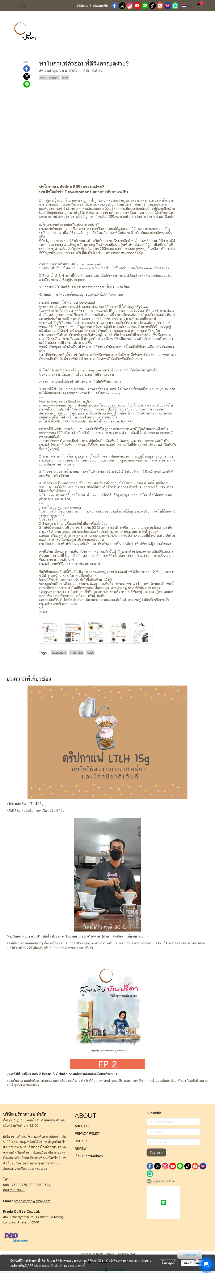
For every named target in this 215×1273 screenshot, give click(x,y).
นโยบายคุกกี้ (77, 1265)
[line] (145, 5)
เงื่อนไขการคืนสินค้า (89, 1156)
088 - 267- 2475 (15, 1185)
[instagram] (129, 5)
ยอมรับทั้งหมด (193, 1263)
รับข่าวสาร (156, 1152)
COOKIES (81, 1141)
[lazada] (167, 5)
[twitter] (122, 5)
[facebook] (114, 5)
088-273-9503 (39, 1185)
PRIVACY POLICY (87, 1133)
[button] (46, 5)
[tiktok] (152, 5)
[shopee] (160, 5)
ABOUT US (82, 1126)
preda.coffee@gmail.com (32, 1201)
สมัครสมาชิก (100, 5)
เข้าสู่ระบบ (82, 5)
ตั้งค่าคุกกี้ (168, 1263)
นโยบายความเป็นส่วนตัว (49, 1265)
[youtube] (137, 5)
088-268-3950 (14, 1190)
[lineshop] (175, 5)
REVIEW (81, 1149)
